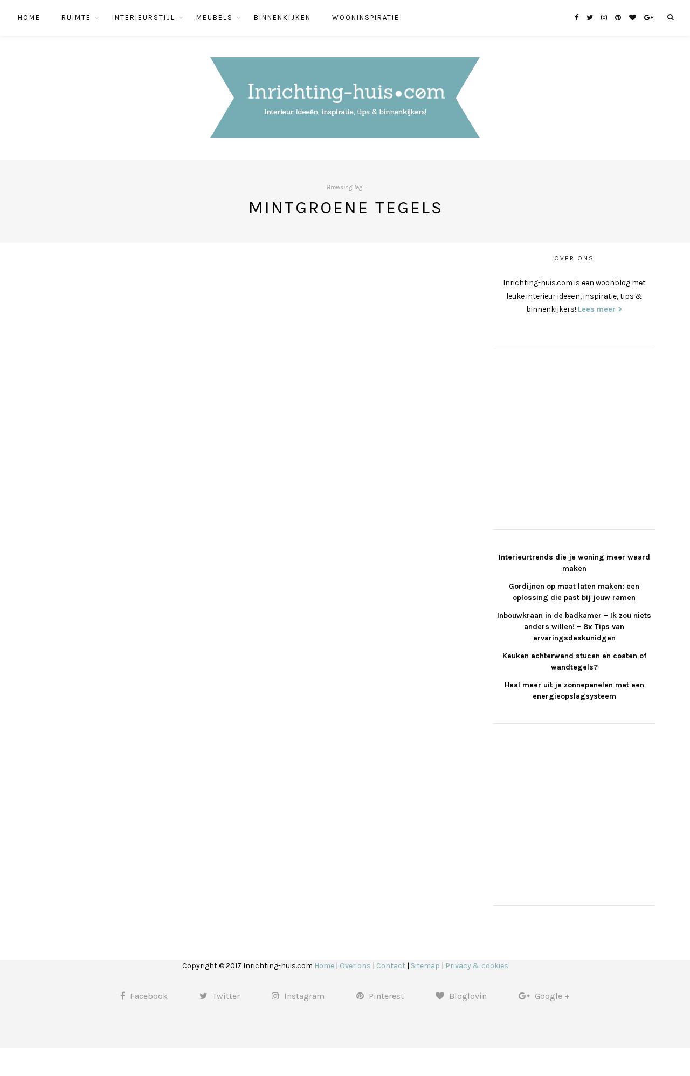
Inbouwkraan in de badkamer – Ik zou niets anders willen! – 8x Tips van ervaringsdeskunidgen (574, 627)
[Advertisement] (574, 437)
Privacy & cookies (476, 965)
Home (29, 17)
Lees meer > (600, 309)
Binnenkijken (282, 17)
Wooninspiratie (365, 17)
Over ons (355, 965)
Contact (390, 965)
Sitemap (425, 965)
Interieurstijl (143, 17)
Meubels (214, 17)
